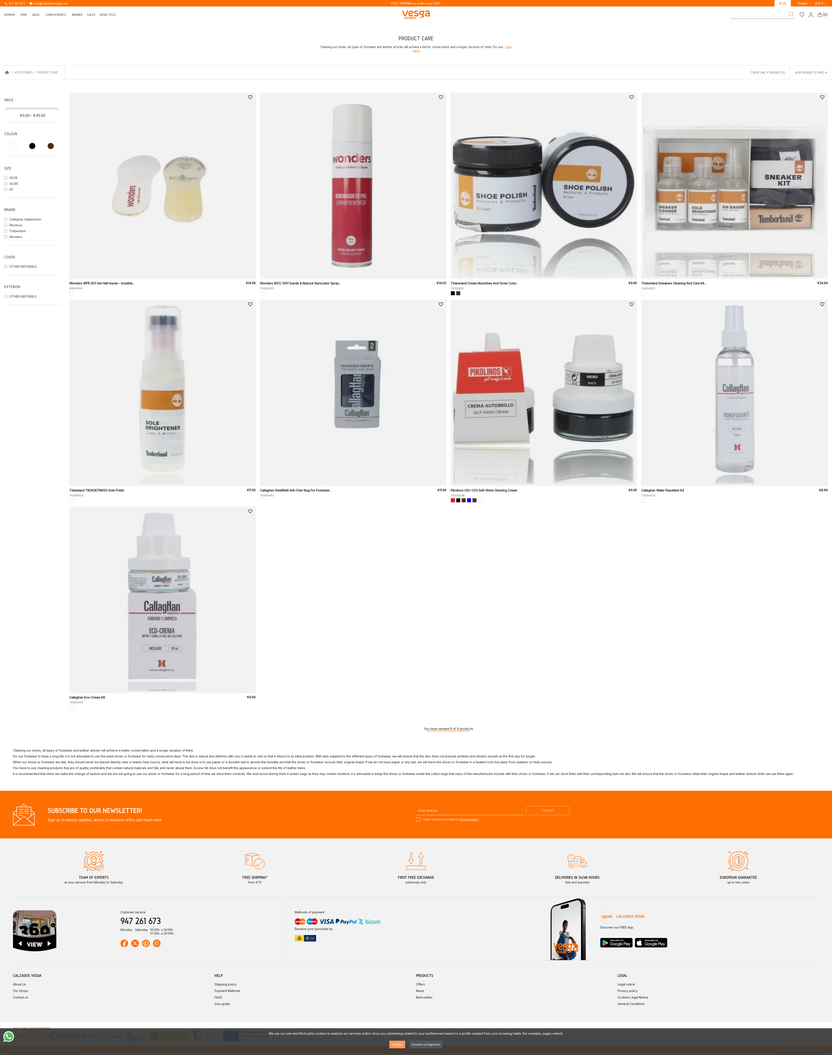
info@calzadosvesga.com (48, 3)
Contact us (20, 997)
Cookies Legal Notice (633, 997)
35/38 (13, 178)
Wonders (15, 237)
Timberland (17, 231)
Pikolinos (15, 225)
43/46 (13, 183)
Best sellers (424, 997)
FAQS (218, 997)
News (420, 991)
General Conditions (631, 1004)
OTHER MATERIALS (23, 266)
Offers (420, 984)
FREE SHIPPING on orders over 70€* (416, 3)
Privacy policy (628, 991)
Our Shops (20, 991)
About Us (19, 984)
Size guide (222, 1004)
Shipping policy (225, 984)
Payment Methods (227, 991)
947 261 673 (14, 3)
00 (11, 189)
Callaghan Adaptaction (25, 219)
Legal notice (626, 984)
